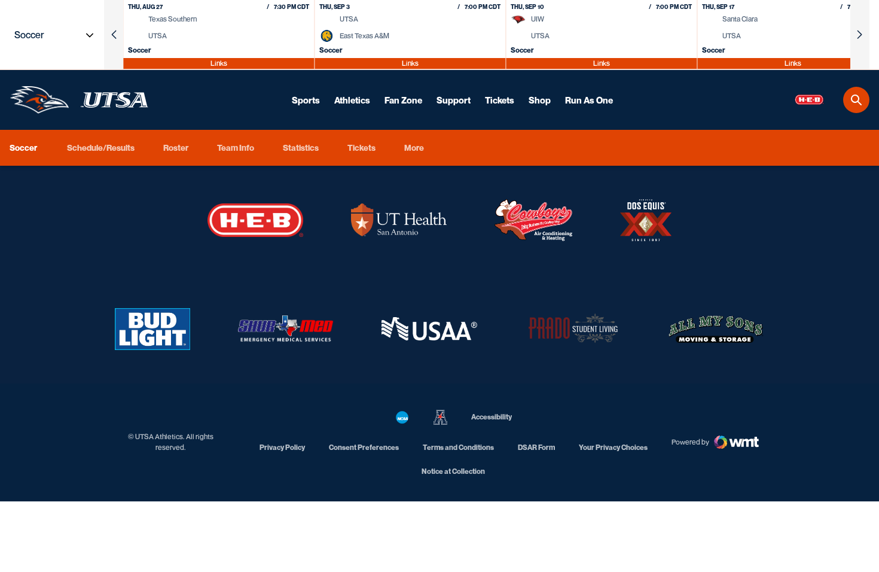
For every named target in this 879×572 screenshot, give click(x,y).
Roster (175, 147)
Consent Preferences (364, 447)
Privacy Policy (282, 447)
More (414, 147)
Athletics (352, 100)
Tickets (499, 100)
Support (454, 100)
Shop (540, 100)
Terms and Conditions (458, 447)
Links (218, 63)
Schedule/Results (101, 147)
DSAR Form (536, 447)
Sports (306, 100)
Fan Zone (403, 100)
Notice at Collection (453, 471)
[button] (113, 34)
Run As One (589, 100)
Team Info (235, 147)
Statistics (301, 147)
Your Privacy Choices (613, 447)
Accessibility (491, 416)
